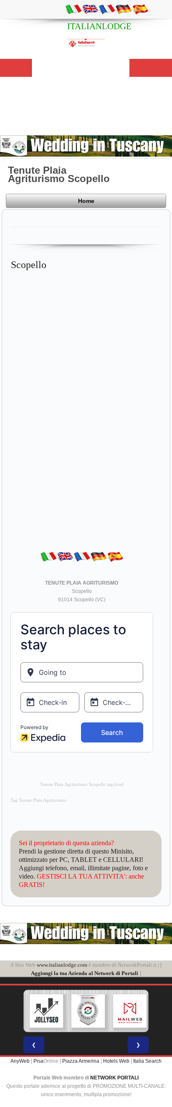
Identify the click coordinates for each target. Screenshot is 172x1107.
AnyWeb (20, 1061)
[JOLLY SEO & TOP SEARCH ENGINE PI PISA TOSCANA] (45, 1011)
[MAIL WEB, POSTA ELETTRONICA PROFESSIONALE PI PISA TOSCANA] (129, 1011)
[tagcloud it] (73, 8)
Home (86, 201)
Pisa (38, 1061)
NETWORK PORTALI (114, 1078)
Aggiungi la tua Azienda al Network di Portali (84, 973)
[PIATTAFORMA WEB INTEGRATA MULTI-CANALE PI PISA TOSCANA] (87, 1011)
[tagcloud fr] (107, 8)
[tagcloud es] (140, 8)
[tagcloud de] (123, 8)
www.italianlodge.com (62, 965)
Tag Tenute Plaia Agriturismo (38, 800)
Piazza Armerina (80, 1061)
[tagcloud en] (90, 8)
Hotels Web (116, 1061)
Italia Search (147, 1061)
